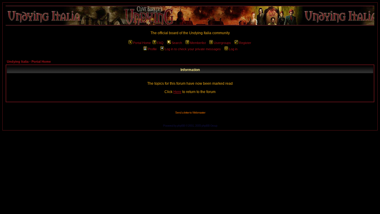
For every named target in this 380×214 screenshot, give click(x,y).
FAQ (160, 43)
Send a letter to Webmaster (190, 112)
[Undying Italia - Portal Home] (190, 16)
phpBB (181, 125)
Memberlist (198, 43)
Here (177, 92)
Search (177, 43)
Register (245, 43)
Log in (233, 49)
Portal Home (142, 43)
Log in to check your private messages (193, 49)
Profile (152, 49)
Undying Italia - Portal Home (29, 61)
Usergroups (222, 43)
